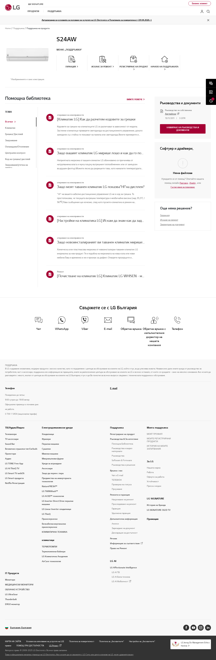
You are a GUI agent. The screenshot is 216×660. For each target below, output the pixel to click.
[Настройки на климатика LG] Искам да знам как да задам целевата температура (101, 220)
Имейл (193, 183)
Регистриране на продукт (122, 434)
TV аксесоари (11, 439)
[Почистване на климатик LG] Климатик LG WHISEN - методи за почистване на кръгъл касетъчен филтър (101, 276)
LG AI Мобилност (120, 581)
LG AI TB (116, 572)
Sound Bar (10, 444)
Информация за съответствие (125, 543)
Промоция (152, 519)
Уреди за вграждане (52, 463)
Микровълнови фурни (52, 458)
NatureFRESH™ (49, 486)
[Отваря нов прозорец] (186, 628)
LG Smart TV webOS (14, 473)
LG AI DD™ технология (53, 496)
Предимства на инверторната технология (56, 480)
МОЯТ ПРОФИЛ (155, 434)
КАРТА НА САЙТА (13, 641)
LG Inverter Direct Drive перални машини (57, 503)
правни (8, 645)
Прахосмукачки (49, 519)
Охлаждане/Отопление (17, 146)
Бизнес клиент (199, 3)
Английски (170, 114)
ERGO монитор (12, 604)
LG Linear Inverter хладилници (56, 509)
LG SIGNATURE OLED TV (158, 510)
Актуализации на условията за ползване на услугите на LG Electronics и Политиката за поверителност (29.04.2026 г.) (97, 20)
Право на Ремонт (118, 548)
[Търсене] (208, 11)
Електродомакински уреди (57, 427)
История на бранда (156, 505)
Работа (150, 472)
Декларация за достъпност (125, 532)
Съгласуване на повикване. (183, 187)
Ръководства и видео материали (122, 450)
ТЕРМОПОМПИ (49, 546)
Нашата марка (153, 467)
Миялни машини (50, 453)
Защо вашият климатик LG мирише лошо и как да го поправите (101, 153)
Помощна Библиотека (122, 443)
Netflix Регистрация (14, 483)
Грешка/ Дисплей (14, 134)
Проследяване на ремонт (124, 504)
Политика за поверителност (81, 641)
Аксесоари (47, 468)
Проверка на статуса (121, 484)
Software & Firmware (122, 460)
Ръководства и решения (123, 464)
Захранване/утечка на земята (16, 166)
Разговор (184, 183)
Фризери (46, 439)
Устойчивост (153, 481)
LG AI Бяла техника (121, 576)
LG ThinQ (46, 514)
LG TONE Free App (14, 463)
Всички (9, 121)
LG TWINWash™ (50, 491)
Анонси (115, 523)
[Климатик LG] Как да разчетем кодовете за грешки (96, 119)
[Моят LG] (202, 11)
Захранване (11, 140)
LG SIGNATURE (155, 498)
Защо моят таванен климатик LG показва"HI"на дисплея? (100, 186)
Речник (113, 538)
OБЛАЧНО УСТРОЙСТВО (17, 589)
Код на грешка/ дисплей (17, 159)
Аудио (8, 458)
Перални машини (50, 444)
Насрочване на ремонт (123, 499)
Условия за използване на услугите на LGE (45, 641)
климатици (48, 540)
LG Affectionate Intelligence (123, 567)
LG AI (113, 561)
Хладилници (48, 434)
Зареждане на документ (172, 224)
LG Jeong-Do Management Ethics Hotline (195, 644)
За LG (150, 461)
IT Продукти (12, 573)
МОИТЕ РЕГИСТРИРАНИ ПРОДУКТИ (159, 440)
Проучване (117, 489)
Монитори (10, 579)
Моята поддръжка (157, 427)
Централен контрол (15, 153)
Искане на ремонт (169, 220)
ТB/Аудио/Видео (14, 427)
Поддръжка (117, 427)
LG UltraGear (11, 594)
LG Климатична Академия (55, 556)
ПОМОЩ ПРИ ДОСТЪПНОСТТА (30, 645)
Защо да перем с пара (53, 473)
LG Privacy (53, 645)
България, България (20, 627)
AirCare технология (51, 561)
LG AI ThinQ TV (12, 468)
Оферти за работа (155, 476)
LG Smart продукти (14, 478)
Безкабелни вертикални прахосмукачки (54, 525)
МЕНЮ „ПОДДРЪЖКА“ (69, 49)
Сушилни (46, 448)
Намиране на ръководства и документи (183, 129)
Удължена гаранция (121, 513)
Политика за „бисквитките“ (111, 641)
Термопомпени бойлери (53, 551)
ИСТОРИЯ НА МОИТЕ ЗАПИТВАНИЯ (157, 447)
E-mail (113, 388)
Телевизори (11, 434)
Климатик (10, 128)
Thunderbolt (11, 599)
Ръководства (118, 455)
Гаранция (165, 215)
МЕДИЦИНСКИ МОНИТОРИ (19, 584)
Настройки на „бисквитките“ (142, 641)
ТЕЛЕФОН (117, 479)
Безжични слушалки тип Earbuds (21, 448)
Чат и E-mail (117, 475)
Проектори (10, 453)
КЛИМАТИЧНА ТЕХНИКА (54, 532)
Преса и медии (154, 486)
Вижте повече (134, 99)
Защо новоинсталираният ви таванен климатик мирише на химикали (101, 242)
